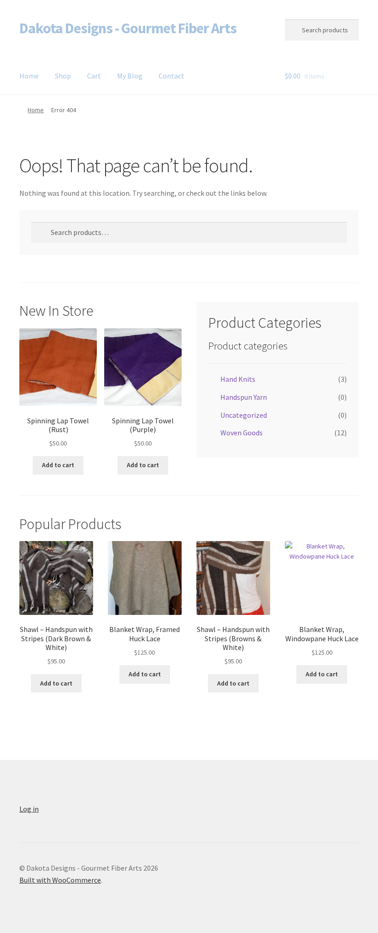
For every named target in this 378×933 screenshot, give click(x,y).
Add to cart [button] (58, 465)
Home (29, 75)
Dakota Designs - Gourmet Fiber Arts (127, 28)
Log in (29, 808)
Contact (171, 75)
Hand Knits (237, 379)
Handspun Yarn (243, 397)
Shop (63, 75)
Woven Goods (241, 432)
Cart (94, 75)
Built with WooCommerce (60, 880)
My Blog (129, 75)
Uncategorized (243, 415)
